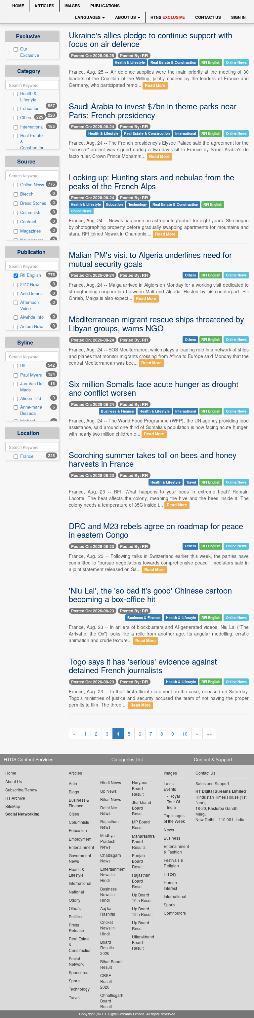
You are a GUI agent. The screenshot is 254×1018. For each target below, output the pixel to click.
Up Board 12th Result (142, 911)
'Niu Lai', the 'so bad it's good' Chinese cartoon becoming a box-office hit (150, 594)
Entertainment (80, 847)
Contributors (175, 913)
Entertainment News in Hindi (111, 874)
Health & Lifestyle (28, 97)
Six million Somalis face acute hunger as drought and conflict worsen (153, 388)
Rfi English (30, 275)
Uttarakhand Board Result (143, 942)
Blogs (74, 791)
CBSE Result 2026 (106, 980)
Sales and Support (212, 783)
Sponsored (79, 972)
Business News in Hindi (108, 894)
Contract (28, 222)
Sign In (238, 17)
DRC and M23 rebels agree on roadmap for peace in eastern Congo (156, 530)
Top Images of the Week (174, 818)
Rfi (22, 366)
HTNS (167, 17)
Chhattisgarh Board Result (111, 1000)
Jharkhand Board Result (141, 807)
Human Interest (170, 885)
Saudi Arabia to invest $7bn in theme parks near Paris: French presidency (152, 110)
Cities (25, 118)
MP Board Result (141, 824)
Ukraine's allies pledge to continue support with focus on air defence (150, 39)
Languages (88, 17)
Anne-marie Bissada (31, 410)
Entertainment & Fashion (175, 848)
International (32, 127)
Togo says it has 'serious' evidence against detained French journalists (143, 665)
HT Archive (15, 798)
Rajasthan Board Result (141, 880)
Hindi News (110, 782)
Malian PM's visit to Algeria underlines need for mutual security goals (150, 259)
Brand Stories (33, 203)
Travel (191, 482)
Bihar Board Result (111, 964)
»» (209, 733)
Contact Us (208, 17)
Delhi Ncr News (108, 810)
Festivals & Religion (173, 862)
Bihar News (110, 799)
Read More (155, 85)
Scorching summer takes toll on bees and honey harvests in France (152, 459)
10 (185, 733)
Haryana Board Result (140, 788)
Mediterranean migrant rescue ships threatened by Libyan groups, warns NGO (156, 323)
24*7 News (30, 284)
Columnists (31, 212)
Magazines (30, 231)
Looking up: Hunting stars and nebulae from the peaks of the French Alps (151, 181)
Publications (105, 6)
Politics (75, 916)
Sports (74, 980)
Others (190, 275)
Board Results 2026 (107, 947)
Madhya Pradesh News (107, 840)
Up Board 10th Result (142, 897)
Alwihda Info (32, 317)
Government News (80, 858)
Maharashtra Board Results (143, 841)
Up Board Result (140, 925)
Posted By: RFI (134, 55)
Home (17, 6)
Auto (73, 783)
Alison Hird (30, 398)
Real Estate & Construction (32, 141)
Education (29, 108)
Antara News (32, 326)
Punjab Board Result (138, 861)
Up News (108, 791)
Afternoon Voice (29, 305)
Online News (32, 185)
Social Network (76, 961)
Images (72, 6)
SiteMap (12, 806)
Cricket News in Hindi (107, 927)
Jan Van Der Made (32, 387)
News (169, 829)
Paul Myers (31, 375)
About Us (126, 17)
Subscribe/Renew (21, 789)
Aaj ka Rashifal (107, 911)
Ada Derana (31, 294)
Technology (137, 204)
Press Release (76, 927)
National (76, 891)
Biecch (26, 194)
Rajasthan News (109, 824)
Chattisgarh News (110, 857)
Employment (80, 839)
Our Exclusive (29, 52)
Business (172, 838)
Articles (44, 6)
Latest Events (170, 786)
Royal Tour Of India (173, 801)
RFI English (210, 62)
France (26, 456)
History (170, 874)
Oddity (74, 900)
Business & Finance (117, 411)
